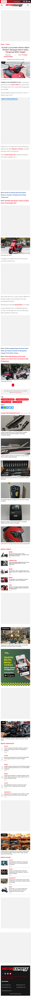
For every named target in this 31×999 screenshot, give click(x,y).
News (8, 44)
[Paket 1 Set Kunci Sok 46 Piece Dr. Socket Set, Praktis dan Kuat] (15, 468)
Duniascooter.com (21, 987)
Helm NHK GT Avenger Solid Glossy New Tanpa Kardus (15, 543)
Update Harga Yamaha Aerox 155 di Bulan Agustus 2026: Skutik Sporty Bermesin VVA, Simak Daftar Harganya (17, 768)
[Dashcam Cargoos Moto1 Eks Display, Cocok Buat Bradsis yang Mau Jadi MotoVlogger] (15, 512)
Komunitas (7, 792)
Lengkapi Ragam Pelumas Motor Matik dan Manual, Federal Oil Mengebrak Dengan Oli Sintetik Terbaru (14, 351)
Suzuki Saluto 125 (9, 154)
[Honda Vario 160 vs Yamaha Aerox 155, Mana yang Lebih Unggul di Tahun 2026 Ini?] (4, 571)
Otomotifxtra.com (6, 985)
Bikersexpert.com (20, 985)
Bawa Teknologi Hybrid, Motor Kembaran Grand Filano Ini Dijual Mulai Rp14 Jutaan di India (19, 554)
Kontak (3, 976)
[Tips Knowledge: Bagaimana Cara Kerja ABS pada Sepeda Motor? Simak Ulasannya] (4, 563)
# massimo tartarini (8, 399)
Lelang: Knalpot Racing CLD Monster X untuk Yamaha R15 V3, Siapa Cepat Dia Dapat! (15, 456)
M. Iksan (24, 55)
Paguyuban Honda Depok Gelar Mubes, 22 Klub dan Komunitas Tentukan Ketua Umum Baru (14, 645)
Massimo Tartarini (17, 149)
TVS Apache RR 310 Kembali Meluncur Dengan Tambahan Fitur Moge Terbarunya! (13, 195)
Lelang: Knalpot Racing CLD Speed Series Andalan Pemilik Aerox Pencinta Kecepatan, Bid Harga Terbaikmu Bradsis (14, 434)
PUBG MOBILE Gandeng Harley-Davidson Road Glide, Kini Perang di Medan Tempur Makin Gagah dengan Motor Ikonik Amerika (15, 853)
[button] (28, 5)
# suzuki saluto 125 (22, 399)
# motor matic (6, 402)
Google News (18, 392)
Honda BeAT (18, 304)
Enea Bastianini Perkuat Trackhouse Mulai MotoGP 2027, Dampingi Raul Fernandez (15, 785)
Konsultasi (13, 560)
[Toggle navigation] (2, 5)
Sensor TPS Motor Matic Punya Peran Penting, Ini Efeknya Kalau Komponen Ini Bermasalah (19, 588)
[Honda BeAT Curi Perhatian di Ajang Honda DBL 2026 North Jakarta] (4, 579)
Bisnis (6, 764)
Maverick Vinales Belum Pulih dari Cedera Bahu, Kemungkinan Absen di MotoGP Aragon (16, 758)
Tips (10, 585)
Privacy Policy (9, 976)
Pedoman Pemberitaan (8, 978)
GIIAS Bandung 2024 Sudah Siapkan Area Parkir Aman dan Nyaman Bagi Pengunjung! (14, 359)
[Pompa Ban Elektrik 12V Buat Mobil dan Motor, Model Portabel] (15, 490)
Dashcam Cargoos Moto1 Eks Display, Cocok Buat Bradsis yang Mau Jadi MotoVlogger (14, 522)
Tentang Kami (22, 976)
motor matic (15, 84)
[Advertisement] (15, 25)
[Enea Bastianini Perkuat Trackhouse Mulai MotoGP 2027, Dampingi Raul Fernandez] (4, 863)
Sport (6, 746)
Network (4, 1)
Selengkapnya (24, 413)
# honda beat (17, 402)
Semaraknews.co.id (6, 990)
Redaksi (16, 976)
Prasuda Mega (8, 56)
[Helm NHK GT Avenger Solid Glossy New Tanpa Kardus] (15, 534)
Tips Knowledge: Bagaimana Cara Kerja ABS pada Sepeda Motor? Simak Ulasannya (19, 563)
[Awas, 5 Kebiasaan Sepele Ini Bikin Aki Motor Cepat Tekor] (15, 729)
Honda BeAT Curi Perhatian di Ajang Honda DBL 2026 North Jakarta (18, 580)
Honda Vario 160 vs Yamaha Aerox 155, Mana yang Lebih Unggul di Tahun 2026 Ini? (19, 571)
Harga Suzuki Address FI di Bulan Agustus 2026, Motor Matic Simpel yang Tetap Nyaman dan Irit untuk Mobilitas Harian (16, 777)
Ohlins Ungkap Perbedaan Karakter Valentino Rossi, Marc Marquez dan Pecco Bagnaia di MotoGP (16, 749)
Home (3, 44)
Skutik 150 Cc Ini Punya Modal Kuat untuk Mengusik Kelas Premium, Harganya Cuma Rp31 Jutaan (18, 890)
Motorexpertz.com (6, 987)
